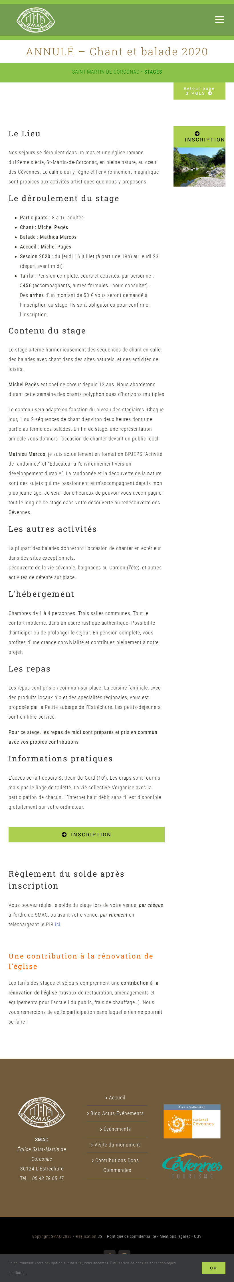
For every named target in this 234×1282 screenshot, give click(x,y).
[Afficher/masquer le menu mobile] (220, 19)
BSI (101, 1236)
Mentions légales (175, 1236)
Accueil (117, 1098)
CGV (198, 1236)
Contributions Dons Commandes (117, 1165)
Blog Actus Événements (117, 1113)
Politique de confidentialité (131, 1236)
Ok (213, 1268)
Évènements (117, 1129)
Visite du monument (117, 1145)
